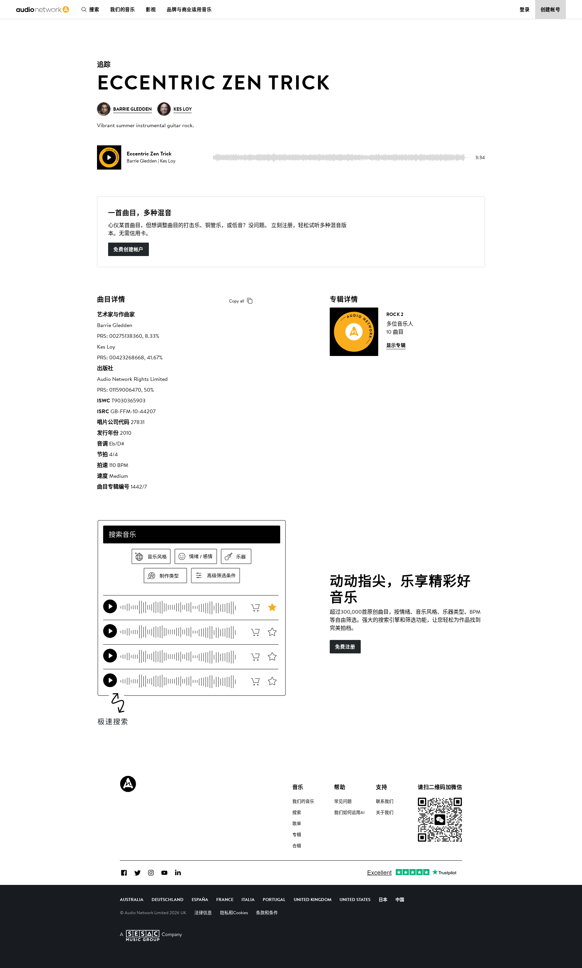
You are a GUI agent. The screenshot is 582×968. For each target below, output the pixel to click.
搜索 (94, 9)
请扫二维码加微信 (440, 787)
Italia (248, 899)
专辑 (296, 834)
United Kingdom (312, 899)
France (224, 899)
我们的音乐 (122, 9)
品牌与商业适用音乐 (189, 9)
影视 (151, 9)
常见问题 (343, 801)
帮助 (339, 787)
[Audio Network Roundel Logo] (128, 784)
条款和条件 (267, 912)
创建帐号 (551, 9)
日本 (383, 899)
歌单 (296, 823)
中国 (399, 899)
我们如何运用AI (349, 812)
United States (355, 899)
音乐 (297, 787)
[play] (109, 157)
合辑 (296, 845)
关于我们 (384, 812)
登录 (525, 9)
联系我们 (384, 801)
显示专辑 (396, 345)
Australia (131, 899)
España (200, 899)
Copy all (236, 301)
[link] (42, 9)
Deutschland (168, 899)
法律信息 (203, 912)
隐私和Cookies (234, 912)
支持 (381, 787)
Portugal (274, 899)
